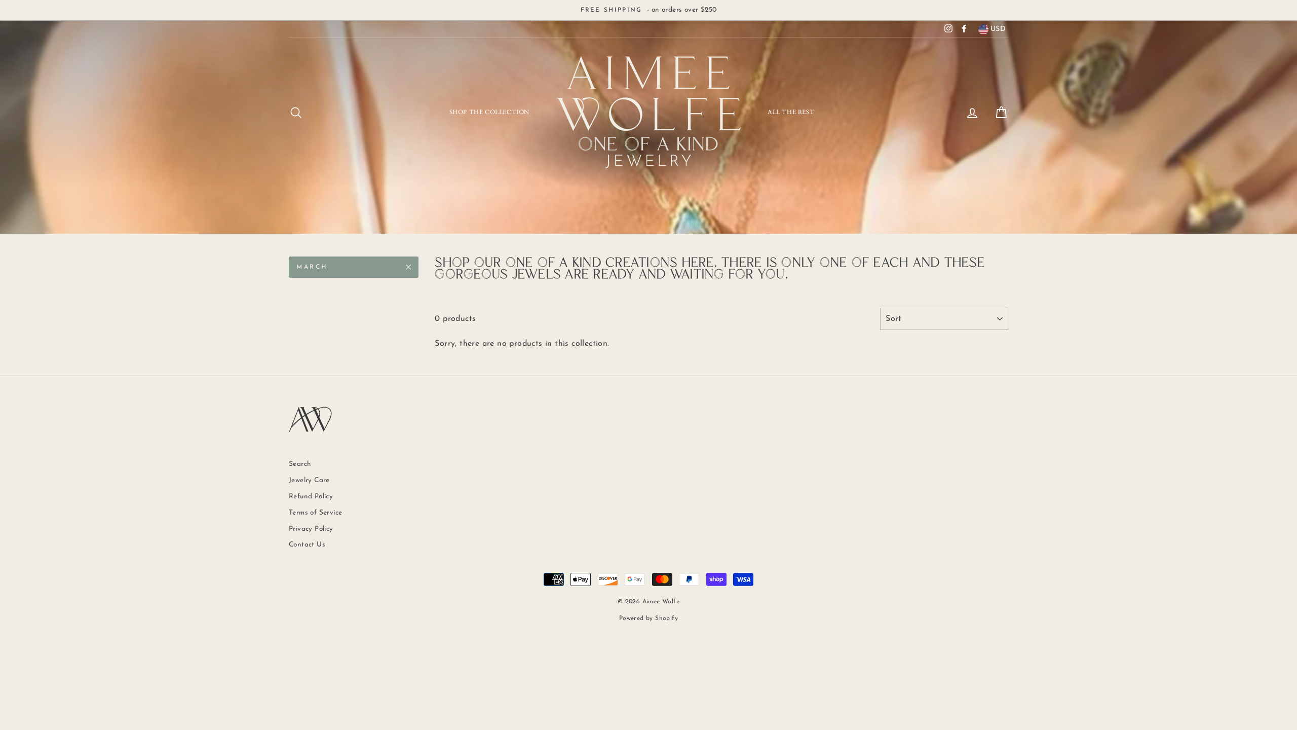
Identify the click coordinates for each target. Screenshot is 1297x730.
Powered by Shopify (648, 618)
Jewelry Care (309, 480)
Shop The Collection (489, 112)
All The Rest (791, 112)
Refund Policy (311, 496)
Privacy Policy (311, 529)
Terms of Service (315, 512)
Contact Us (307, 544)
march (312, 267)
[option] (648, 10)
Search (300, 464)
